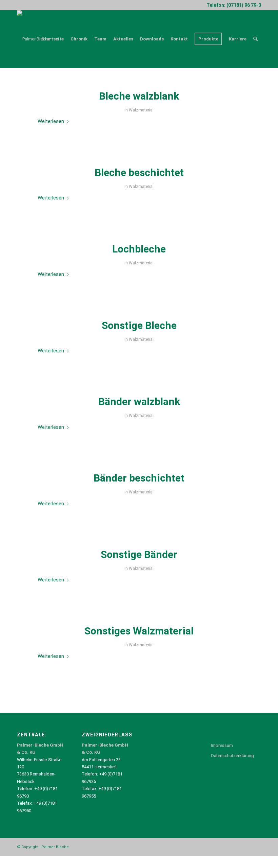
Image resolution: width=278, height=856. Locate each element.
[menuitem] (52, 39)
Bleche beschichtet (139, 172)
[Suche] (255, 39)
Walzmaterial (141, 110)
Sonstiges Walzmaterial (139, 631)
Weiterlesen (51, 121)
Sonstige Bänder (139, 554)
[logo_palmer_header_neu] (33, 39)
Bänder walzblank (139, 401)
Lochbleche (139, 249)
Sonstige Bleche (139, 325)
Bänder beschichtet (139, 478)
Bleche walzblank (139, 96)
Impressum (222, 745)
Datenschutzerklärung (232, 755)
